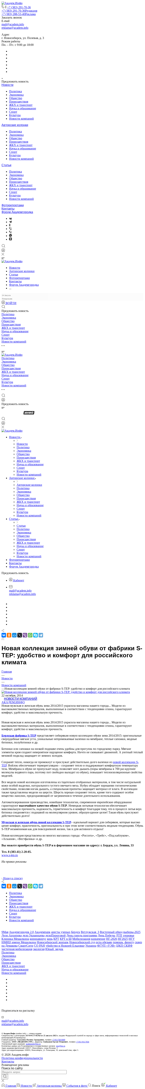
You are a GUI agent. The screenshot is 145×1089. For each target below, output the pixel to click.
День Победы (106, 935)
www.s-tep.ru (10, 855)
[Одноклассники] (9, 225)
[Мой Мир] (14, 635)
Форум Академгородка (17, 212)
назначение (98, 938)
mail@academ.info (13, 24)
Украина (90, 945)
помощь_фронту (123, 942)
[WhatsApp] (30, 635)
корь (50, 938)
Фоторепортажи (13, 205)
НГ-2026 (111, 938)
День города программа (81, 935)
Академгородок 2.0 (21, 932)
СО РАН (39, 945)
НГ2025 (123, 938)
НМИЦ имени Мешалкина (19, 942)
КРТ (56, 938)
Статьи (6, 165)
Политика (15, 91)
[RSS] (3, 639)
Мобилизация (81, 938)
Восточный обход (111, 932)
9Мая (5, 932)
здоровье (128, 935)
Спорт (13, 111)
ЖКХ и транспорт (20, 105)
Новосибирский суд (82, 942)
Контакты (8, 208)
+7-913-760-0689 (58, 1040)
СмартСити (25, 945)
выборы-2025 (131, 932)
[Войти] (3, 251)
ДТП (119, 935)
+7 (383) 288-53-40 (19, 14)
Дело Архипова (12, 935)
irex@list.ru (60, 1046)
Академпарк (42, 932)
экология (39, 949)
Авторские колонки (15, 125)
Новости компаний (21, 118)
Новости (7, 84)
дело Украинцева (33, 935)
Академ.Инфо (13, 702)
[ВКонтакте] (10, 218)
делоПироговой (55, 935)
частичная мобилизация (17, 949)
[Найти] (5, 1076)
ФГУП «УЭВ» (106, 945)
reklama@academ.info (15, 27)
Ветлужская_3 (90, 932)
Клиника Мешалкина (15, 938)
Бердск (75, 932)
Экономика (16, 94)
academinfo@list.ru (33, 1044)
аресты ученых (60, 932)
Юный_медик (54, 949)
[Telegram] (10, 222)
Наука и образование (22, 108)
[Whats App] (10, 235)
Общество (15, 98)
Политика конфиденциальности (22, 1058)
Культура (15, 115)
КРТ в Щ (66, 938)
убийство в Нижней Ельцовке (65, 945)
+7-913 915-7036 (82, 1042)
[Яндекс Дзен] (10, 239)
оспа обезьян (104, 942)
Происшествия (18, 101)
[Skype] (35, 635)
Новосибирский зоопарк (53, 942)
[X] (19, 635)
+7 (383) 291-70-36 (19, 7)
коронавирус (38, 938)
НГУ (132, 938)
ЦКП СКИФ (124, 945)
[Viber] (10, 228)
